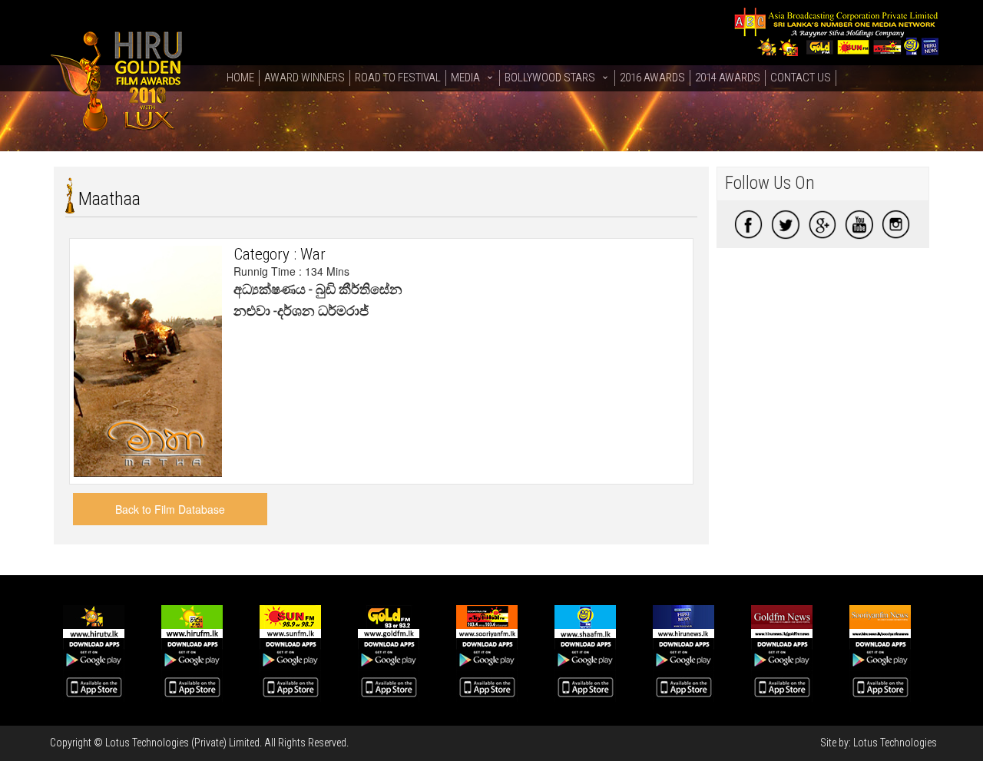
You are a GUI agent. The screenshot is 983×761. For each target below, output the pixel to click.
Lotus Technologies (895, 742)
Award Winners (304, 77)
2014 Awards (727, 77)
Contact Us (800, 77)
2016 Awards (652, 77)
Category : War (279, 254)
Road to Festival (398, 77)
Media (465, 77)
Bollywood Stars (550, 77)
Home (240, 77)
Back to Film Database (170, 509)
